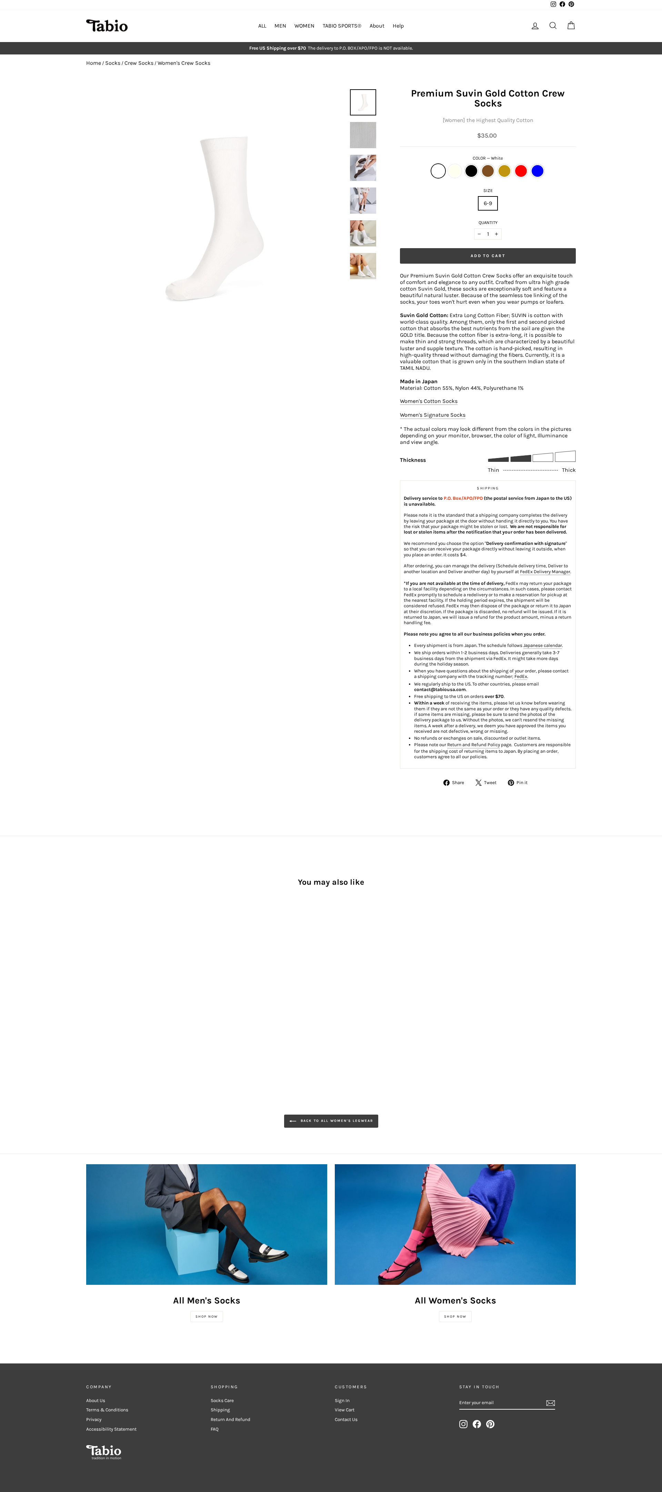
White (438, 171)
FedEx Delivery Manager (545, 571)
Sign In (342, 1400)
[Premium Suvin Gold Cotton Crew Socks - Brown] (119, 1004)
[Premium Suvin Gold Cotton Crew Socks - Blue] (146, 1004)
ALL (262, 25)
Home (93, 63)
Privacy (93, 1419)
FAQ (215, 1429)
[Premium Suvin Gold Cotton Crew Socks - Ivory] (100, 1004)
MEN (280, 25)
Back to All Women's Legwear (336, 1121)
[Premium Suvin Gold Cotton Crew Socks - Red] (137, 1004)
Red (521, 171)
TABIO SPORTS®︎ (342, 25)
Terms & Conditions (107, 1409)
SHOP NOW (206, 1317)
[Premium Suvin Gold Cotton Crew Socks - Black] (109, 1004)
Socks (112, 63)
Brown (488, 171)
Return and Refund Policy (473, 744)
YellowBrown (504, 171)
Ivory (455, 171)
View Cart (344, 1409)
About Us (95, 1400)
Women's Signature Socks (432, 415)
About (377, 25)
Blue (537, 171)
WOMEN (304, 25)
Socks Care (222, 1400)
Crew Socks (138, 63)
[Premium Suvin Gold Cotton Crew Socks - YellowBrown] (128, 1004)
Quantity (488, 222)
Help (398, 25)
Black (471, 171)
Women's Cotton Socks (429, 401)
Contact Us (346, 1419)
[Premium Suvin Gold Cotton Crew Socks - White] (91, 1004)
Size (488, 190)
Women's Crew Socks (184, 63)
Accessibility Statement (111, 1429)
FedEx (520, 676)
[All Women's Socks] (455, 1224)
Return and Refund (230, 1419)
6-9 (488, 203)
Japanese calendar (542, 645)
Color (488, 158)
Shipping (220, 1409)
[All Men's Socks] (206, 1224)
